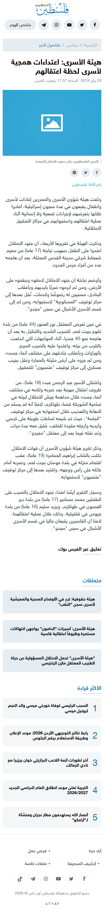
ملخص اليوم (20, 24)
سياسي (72, 45)
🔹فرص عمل (40, 851)
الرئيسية (90, 45)
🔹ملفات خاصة (38, 864)
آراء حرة (95, 851)
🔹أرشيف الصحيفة (84, 864)
